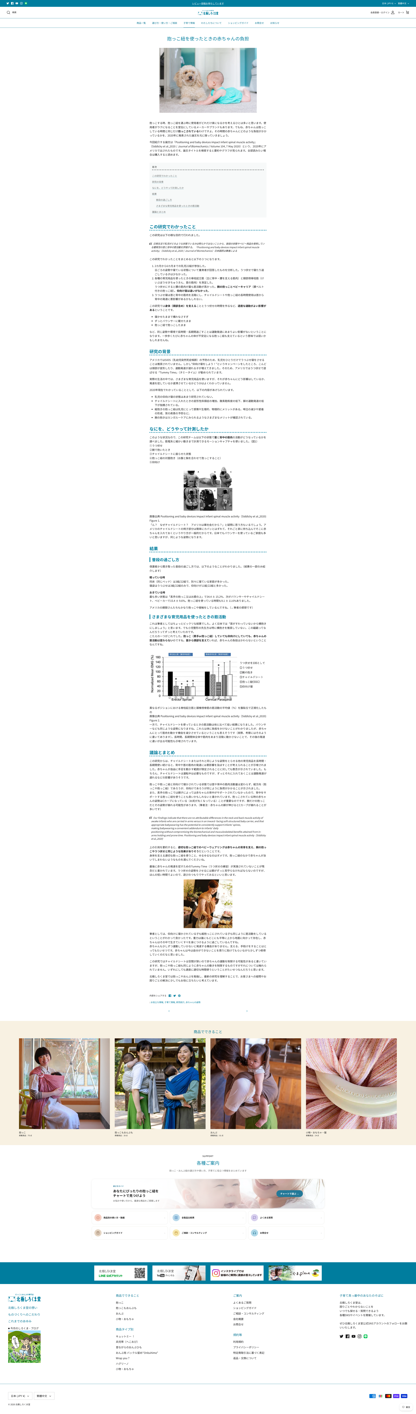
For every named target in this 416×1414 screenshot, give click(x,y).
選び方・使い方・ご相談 (164, 23)
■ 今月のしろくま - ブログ (23, 1328)
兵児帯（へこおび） (127, 1342)
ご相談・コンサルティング (248, 1313)
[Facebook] (12, 3)
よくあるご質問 (242, 1302)
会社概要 (238, 1319)
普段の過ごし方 (164, 199)
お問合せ (259, 23)
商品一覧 (141, 23)
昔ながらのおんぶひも (129, 1347)
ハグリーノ (122, 1363)
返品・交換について (245, 1358)
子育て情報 (189, 23)
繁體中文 (402, 3)
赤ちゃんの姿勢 (193, 1002)
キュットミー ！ (125, 1336)
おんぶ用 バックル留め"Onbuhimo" (137, 1353)
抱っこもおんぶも (126, 1308)
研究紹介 (180, 1002)
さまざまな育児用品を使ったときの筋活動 (177, 205)
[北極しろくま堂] (208, 12)
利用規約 (238, 1342)
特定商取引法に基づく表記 (248, 1353)
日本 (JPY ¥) (387, 3)
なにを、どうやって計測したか (168, 187)
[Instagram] (21, 3)
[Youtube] (17, 3)
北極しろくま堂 (22, 1404)
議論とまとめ (159, 211)
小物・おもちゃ (125, 1319)
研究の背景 (157, 181)
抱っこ (120, 1302)
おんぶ (120, 1313)
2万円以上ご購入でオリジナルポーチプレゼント (208, 3)
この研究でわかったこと (164, 175)
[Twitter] (7, 3)
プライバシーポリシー (246, 1347)
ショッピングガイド (238, 23)
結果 (154, 193)
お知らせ (274, 23)
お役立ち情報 (157, 1002)
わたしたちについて (211, 23)
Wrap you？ (123, 1358)
